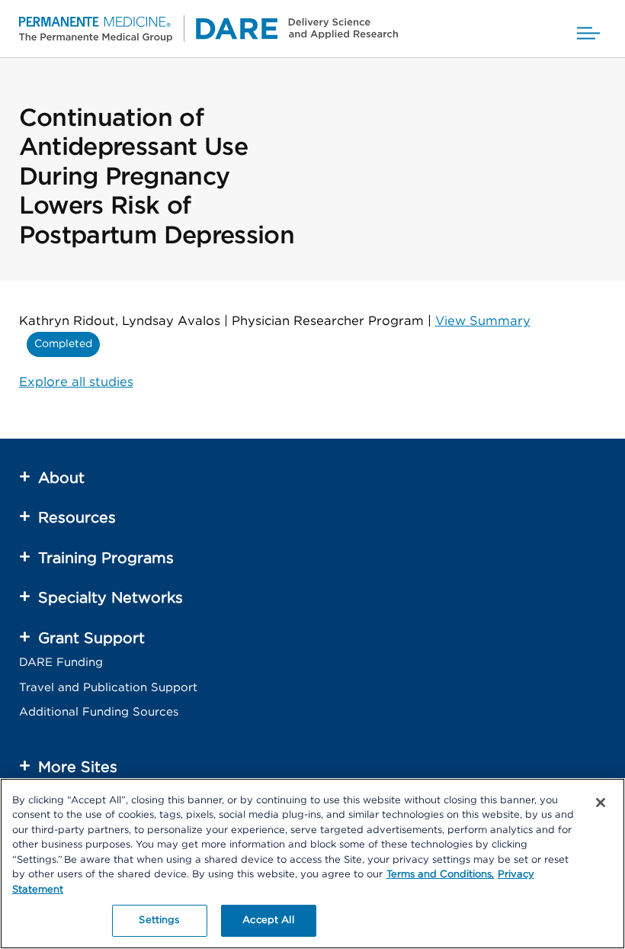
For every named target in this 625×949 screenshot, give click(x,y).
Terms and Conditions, (440, 875)
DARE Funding (61, 662)
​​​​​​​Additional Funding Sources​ (98, 712)
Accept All (267, 920)
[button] (588, 29)
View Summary (482, 321)
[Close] (600, 802)
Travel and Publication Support (108, 687)
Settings (159, 920)
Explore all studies (76, 382)
